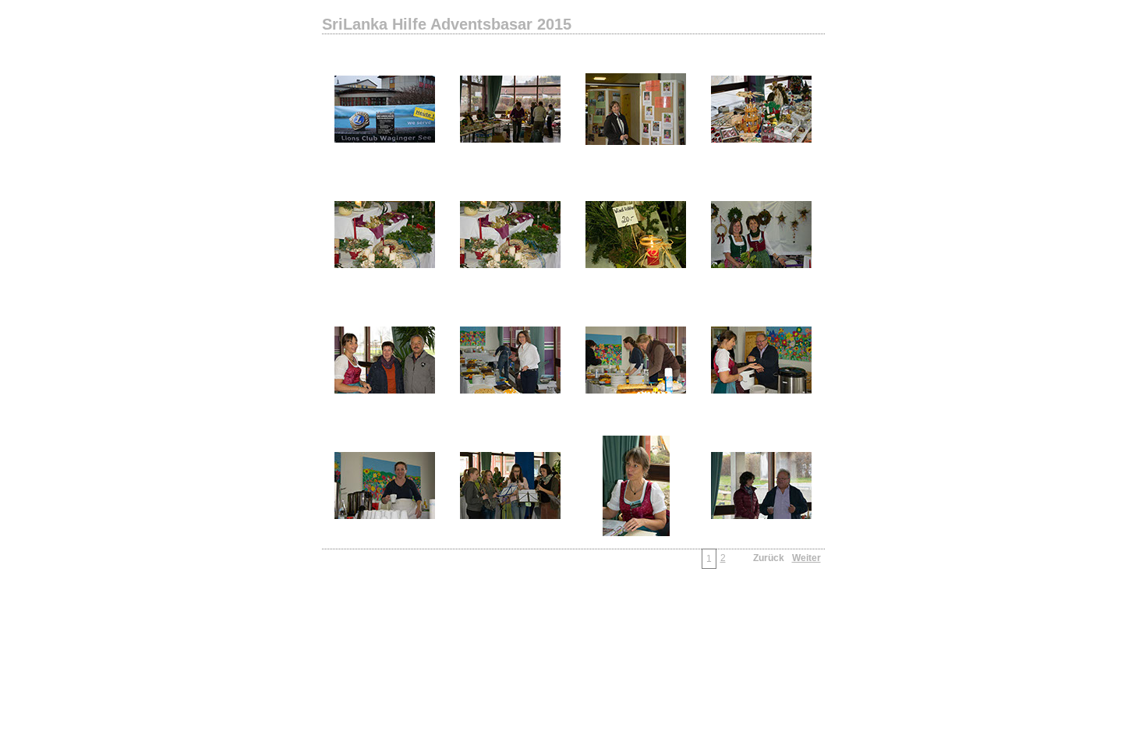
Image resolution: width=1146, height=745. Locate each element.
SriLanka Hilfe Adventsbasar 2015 (446, 24)
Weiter (806, 558)
